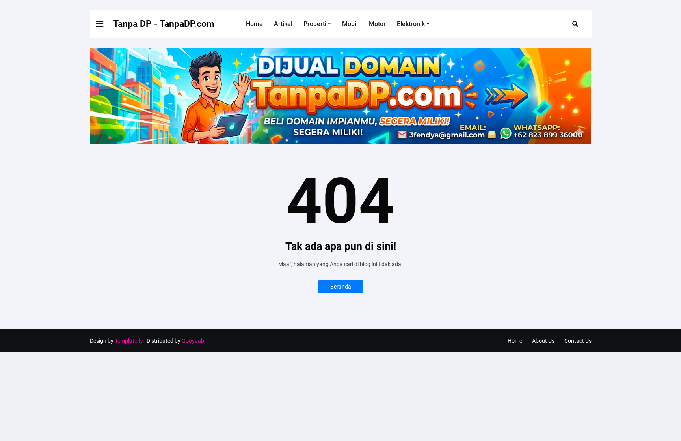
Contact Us (578, 341)
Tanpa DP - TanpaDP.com (163, 24)
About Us (543, 341)
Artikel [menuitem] (283, 24)
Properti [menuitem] (314, 24)
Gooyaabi (193, 341)
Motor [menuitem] (377, 24)
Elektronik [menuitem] (411, 24)
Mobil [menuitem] (350, 24)
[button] (104, 24)
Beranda (340, 286)
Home (515, 341)
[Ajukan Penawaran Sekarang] (341, 142)
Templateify (129, 341)
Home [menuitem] (254, 24)
